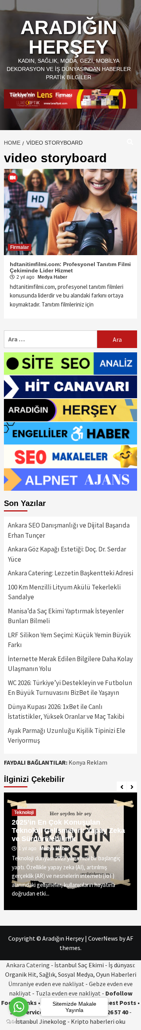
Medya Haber (52, 277)
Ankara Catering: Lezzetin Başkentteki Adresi (70, 573)
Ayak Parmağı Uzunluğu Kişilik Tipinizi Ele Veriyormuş (66, 735)
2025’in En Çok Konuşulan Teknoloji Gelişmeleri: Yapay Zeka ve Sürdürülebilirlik (68, 830)
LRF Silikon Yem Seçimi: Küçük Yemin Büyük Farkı (69, 640)
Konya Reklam (88, 762)
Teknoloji (24, 812)
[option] (70, 851)
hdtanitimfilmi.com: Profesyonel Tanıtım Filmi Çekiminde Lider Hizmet (70, 267)
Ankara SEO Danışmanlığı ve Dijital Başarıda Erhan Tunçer (69, 530)
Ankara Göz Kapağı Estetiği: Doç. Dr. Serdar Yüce (67, 554)
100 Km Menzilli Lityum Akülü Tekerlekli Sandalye (64, 592)
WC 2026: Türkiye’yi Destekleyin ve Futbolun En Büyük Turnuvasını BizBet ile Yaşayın (70, 687)
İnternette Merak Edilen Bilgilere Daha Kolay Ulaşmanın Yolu (70, 664)
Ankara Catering (28, 965)
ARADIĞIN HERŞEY (68, 37)
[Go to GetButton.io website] (18, 1022)
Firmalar (19, 247)
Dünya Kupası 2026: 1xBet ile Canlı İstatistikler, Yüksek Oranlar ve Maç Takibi (66, 711)
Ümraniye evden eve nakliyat (46, 984)
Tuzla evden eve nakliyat (68, 993)
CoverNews (103, 938)
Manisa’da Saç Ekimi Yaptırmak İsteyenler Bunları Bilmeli (66, 616)
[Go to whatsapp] (19, 1007)
